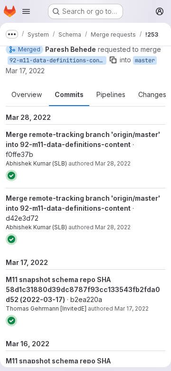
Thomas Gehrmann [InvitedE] (46, 308)
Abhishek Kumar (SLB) (36, 163)
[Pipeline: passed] (11, 175)
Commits (69, 94)
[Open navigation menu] (26, 11)
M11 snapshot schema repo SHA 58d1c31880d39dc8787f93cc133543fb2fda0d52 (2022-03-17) (83, 289)
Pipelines (110, 94)
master (145, 60)
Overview (26, 94)
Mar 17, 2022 (25, 71)
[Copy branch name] (113, 60)
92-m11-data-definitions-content (58, 60)
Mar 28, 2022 (113, 163)
